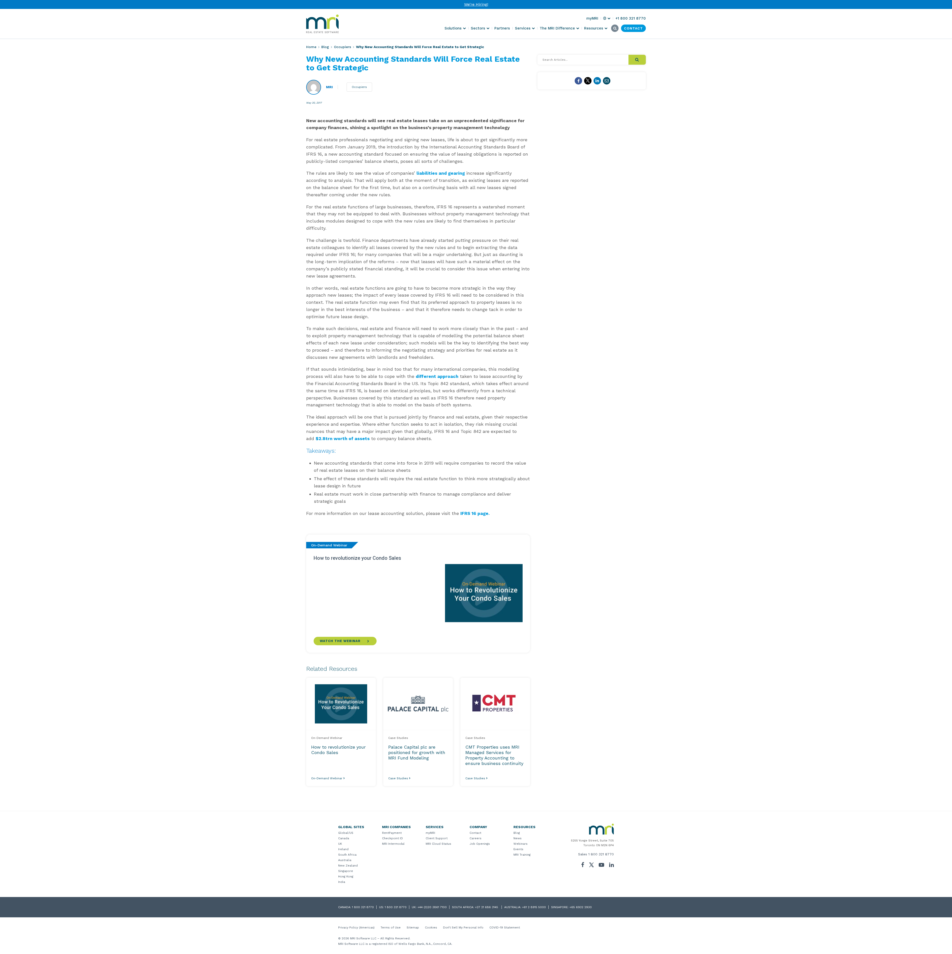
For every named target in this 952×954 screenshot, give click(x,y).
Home (311, 47)
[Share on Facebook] (578, 80)
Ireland (343, 849)
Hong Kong (345, 876)
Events (518, 849)
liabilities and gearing (440, 173)
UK (340, 843)
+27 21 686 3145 (487, 907)
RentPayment (392, 833)
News (517, 838)
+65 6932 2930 (580, 907)
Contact (475, 833)
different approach (437, 376)
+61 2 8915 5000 (534, 907)
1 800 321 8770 (601, 854)
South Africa (347, 854)
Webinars (520, 843)
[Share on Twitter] (588, 80)
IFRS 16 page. (475, 513)
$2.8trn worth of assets (343, 438)
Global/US (345, 833)
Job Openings (480, 843)
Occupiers (342, 47)
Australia (344, 860)
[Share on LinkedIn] (597, 80)
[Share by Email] (606, 80)
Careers (475, 838)
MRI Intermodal (393, 843)
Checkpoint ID (392, 838)
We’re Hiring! (476, 4)
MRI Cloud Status (438, 843)
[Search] (637, 60)
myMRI (430, 833)
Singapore (345, 871)
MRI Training (522, 854)
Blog (325, 47)
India (341, 882)
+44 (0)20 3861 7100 (432, 907)
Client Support (436, 838)
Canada (343, 838)
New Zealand (348, 865)
